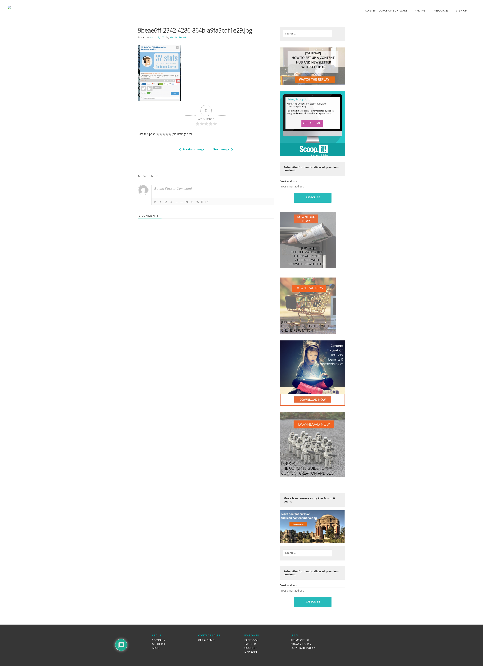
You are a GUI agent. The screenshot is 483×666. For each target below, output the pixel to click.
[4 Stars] (166, 134)
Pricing (420, 10)
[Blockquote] (186, 202)
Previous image (193, 149)
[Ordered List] (176, 202)
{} (202, 201)
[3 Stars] (163, 134)
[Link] (197, 202)
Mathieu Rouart (178, 37)
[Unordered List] (181, 202)
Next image (221, 149)
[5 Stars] (169, 134)
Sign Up (461, 10)
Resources (441, 10)
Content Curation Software (386, 10)
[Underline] (165, 202)
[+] (207, 201)
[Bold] (155, 202)
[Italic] (160, 202)
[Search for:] (307, 33)
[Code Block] (192, 202)
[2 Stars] (160, 134)
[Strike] (171, 202)
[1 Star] (157, 134)
